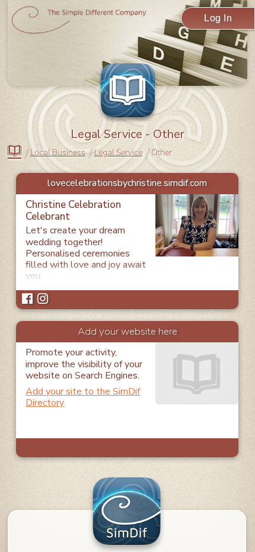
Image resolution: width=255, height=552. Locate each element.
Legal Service (118, 152)
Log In (218, 18)
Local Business (57, 152)
